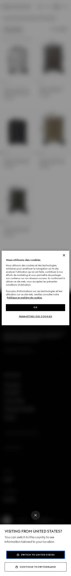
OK (35, 307)
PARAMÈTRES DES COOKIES (35, 316)
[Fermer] (64, 255)
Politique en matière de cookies (24, 298)
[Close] (35, 515)
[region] (35, 288)
